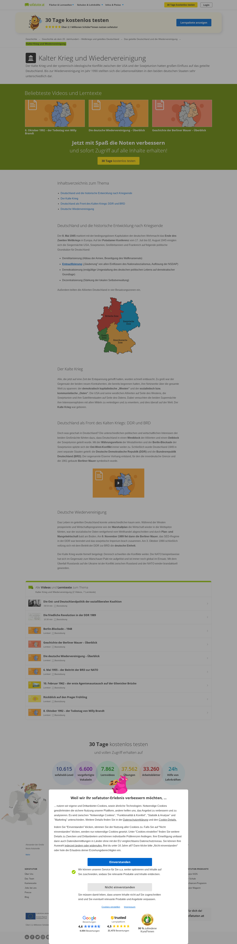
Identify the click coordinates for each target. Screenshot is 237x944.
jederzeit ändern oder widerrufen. (83, 845)
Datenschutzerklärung (135, 819)
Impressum (129, 907)
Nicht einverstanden (120, 887)
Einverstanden (119, 862)
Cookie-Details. (168, 819)
